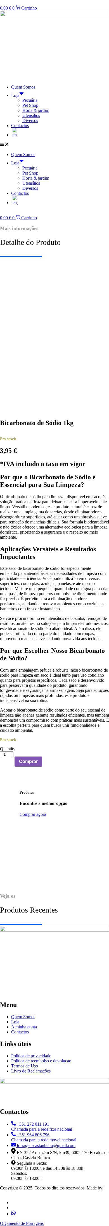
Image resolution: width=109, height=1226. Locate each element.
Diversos (30, 120)
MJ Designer (12, 1193)
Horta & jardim (35, 110)
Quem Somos (23, 87)
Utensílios (31, 115)
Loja (15, 95)
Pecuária (29, 100)
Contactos (20, 125)
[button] (54, 145)
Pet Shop (30, 105)
